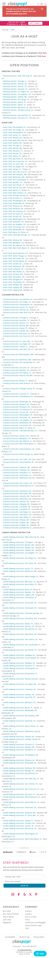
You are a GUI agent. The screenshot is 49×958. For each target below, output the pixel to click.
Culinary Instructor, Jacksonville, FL (17, 528)
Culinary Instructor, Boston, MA (16, 325)
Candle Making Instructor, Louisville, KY (19, 697)
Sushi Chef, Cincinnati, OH (14, 227)
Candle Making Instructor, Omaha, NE (18, 736)
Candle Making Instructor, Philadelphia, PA (20, 755)
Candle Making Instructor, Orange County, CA (21, 739)
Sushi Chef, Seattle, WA (12, 143)
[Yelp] (24, 894)
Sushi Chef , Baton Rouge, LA (15, 256)
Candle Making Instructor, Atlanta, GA (18, 547)
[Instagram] (12, 894)
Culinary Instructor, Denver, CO (16, 323)
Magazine (7, 922)
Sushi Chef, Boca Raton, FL (14, 271)
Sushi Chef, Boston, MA (12, 148)
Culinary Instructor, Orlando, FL (16, 394)
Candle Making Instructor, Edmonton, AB (20, 634)
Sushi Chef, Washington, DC (14, 219)
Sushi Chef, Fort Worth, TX (13, 185)
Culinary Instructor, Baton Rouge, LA (18, 454)
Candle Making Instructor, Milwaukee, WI (20, 710)
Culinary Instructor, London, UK (16, 501)
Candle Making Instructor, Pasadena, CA (19, 750)
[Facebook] (18, 894)
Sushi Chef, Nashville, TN (13, 222)
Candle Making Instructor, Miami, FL (18, 708)
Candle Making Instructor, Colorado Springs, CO (22, 613)
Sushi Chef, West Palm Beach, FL (16, 248)
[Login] (45, 4)
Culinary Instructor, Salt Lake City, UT (18, 349)
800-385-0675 (32, 946)
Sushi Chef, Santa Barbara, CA (15, 253)
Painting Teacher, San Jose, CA (15, 118)
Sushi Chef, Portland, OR (13, 208)
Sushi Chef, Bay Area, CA (13, 159)
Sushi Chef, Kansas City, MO (14, 187)
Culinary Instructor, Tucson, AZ (15, 412)
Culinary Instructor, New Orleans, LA (18, 383)
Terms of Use (24, 937)
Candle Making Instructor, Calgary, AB (18, 595)
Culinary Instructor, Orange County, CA (19, 388)
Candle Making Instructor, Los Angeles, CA (20, 553)
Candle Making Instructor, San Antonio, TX (20, 784)
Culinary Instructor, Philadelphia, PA (18, 396)
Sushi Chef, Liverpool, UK (13, 269)
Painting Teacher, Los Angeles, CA (17, 94)
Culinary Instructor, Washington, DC (18, 415)
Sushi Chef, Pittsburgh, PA (13, 203)
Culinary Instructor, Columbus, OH (17, 514)
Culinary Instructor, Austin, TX (15, 307)
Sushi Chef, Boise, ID (11, 232)
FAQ (27, 928)
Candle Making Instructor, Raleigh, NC (18, 771)
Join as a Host (30, 917)
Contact (28, 911)
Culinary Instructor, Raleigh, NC (16, 525)
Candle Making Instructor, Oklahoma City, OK (21, 731)
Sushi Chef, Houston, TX (12, 151)
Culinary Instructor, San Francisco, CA (18, 336)
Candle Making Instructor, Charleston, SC (20, 597)
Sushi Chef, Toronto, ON (13, 274)
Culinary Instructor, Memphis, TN (16, 438)
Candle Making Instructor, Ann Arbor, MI (19, 563)
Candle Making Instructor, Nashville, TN (19, 721)
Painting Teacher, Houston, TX (15, 89)
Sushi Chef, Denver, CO (12, 153)
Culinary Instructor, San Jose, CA (16, 367)
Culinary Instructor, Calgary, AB (16, 522)
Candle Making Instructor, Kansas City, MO (20, 679)
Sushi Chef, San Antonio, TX (14, 211)
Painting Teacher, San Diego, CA (16, 99)
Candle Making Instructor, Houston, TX (19, 666)
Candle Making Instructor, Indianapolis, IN (20, 668)
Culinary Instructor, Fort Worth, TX (17, 373)
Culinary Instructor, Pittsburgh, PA (17, 402)
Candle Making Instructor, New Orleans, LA (20, 726)
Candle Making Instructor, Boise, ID (17, 589)
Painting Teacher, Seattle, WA (15, 97)
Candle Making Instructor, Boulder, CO (19, 592)
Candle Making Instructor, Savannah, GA (19, 807)
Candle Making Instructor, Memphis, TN (19, 702)
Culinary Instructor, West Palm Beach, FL (19, 444)
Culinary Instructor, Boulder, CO (16, 370)
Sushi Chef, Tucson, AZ (12, 216)
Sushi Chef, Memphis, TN (13, 243)
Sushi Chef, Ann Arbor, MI (13, 258)
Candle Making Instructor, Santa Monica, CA (21, 802)
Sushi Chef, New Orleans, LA (14, 193)
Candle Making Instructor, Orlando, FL (18, 744)
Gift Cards (7, 919)
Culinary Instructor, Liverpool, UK (16, 507)
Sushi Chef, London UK (12, 264)
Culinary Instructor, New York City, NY (18, 312)
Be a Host (7, 911)
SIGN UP (24, 885)
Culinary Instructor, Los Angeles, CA (17, 420)
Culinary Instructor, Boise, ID (15, 428)
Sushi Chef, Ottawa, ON (12, 285)
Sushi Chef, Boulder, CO (13, 182)
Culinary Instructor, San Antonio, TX (17, 409)
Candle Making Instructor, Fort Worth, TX (20, 650)
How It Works (8, 917)
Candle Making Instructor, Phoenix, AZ (18, 760)
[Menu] (4, 4)
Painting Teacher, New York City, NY (17, 76)
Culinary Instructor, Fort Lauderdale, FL (19, 362)
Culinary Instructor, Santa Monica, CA (18, 486)
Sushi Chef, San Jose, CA (13, 214)
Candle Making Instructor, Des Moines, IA (20, 629)
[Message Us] (42, 4)
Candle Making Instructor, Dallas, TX (18, 624)
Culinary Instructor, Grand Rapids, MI (18, 462)
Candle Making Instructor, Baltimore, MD (20, 571)
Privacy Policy (39, 937)
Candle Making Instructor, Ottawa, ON (18, 747)
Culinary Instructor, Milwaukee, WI (17, 423)
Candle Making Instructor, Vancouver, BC (20, 828)
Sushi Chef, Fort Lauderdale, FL (16, 180)
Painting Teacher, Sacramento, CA (17, 115)
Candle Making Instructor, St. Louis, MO (19, 815)
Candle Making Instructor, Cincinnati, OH (20, 603)
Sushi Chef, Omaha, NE (12, 240)
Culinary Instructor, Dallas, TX (15, 328)
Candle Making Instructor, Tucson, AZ (18, 826)
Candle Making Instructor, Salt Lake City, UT (21, 778)
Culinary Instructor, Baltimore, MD (17, 360)
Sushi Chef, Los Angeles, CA (14, 224)
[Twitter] (30, 894)
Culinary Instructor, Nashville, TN (16, 417)
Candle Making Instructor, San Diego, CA (19, 558)
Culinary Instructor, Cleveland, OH (17, 491)
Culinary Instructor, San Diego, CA (17, 302)
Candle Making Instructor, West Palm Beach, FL (22, 839)
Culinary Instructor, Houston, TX (16, 320)
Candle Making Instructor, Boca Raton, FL (20, 584)
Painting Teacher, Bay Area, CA (15, 107)
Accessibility (10, 937)
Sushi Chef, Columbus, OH (14, 277)
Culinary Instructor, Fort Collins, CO (17, 483)
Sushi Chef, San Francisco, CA (15, 161)
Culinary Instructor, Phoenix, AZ (16, 404)
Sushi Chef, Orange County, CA (15, 195)
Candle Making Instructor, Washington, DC (20, 834)
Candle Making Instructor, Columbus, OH (20, 618)
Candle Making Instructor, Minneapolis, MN (21, 715)
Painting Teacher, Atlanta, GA (15, 84)
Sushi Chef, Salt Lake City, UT (15, 172)
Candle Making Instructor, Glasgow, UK (19, 655)
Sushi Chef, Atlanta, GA (12, 138)
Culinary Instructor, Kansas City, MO (18, 375)
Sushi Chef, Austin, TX (12, 135)
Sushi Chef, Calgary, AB (12, 287)
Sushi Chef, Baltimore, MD (13, 177)
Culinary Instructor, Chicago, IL (15, 318)
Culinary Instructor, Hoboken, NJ (16, 470)
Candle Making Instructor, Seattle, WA (18, 550)
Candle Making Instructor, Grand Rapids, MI (21, 658)
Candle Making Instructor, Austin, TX (18, 568)
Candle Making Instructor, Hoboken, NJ (19, 663)
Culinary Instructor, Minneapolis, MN (18, 354)
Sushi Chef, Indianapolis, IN (14, 132)
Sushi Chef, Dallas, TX (12, 156)
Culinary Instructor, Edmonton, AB (17, 499)
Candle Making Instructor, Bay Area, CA (19, 582)
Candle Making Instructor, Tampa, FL (18, 820)
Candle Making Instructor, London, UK (18, 694)
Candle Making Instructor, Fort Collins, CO (20, 639)
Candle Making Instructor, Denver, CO (18, 626)
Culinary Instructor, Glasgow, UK (16, 504)
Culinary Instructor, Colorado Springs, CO (20, 430)
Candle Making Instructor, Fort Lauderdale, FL (22, 645)
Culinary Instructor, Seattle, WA (16, 331)
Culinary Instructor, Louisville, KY (16, 509)
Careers (28, 914)
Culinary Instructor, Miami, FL (15, 381)
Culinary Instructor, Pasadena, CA (17, 472)
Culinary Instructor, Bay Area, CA (16, 333)
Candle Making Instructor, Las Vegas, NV (19, 684)
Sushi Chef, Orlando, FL (12, 198)
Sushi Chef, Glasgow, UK (13, 279)
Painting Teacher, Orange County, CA (18, 110)
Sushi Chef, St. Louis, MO (13, 164)
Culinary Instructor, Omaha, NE (16, 436)
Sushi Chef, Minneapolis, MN (15, 174)
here (45, 53)
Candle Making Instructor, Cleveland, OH (20, 608)
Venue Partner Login (33, 925)
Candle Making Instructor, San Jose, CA (19, 794)
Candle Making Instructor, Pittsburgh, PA (19, 763)
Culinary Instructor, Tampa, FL (15, 346)
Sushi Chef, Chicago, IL (12, 145)
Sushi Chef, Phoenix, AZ (12, 206)
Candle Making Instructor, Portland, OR (19, 768)
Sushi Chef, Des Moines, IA (14, 245)
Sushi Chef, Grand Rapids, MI (15, 261)
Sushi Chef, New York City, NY (15, 140)
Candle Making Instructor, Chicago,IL (18, 542)
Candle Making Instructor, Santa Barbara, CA (21, 797)
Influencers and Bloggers (35, 922)
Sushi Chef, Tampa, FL (12, 169)
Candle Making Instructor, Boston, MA (18, 545)
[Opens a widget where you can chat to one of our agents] (40, 954)
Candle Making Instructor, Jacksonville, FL (20, 673)
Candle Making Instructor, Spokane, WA (19, 813)
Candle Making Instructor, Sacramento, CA (20, 773)
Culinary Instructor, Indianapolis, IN (17, 304)
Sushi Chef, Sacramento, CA (14, 127)
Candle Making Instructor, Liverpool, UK (19, 689)
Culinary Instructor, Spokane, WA (16, 467)
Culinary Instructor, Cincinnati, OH (17, 425)
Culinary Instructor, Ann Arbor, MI (17, 459)
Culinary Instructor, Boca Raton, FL (17, 517)
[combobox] (24, 876)
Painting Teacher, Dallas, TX (14, 105)
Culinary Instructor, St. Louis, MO (16, 341)
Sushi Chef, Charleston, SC (14, 282)
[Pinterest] (36, 894)
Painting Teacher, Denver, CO (15, 86)
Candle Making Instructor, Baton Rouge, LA (20, 576)
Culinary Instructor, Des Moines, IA (17, 441)
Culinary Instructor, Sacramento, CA (17, 299)
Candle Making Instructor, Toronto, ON (19, 823)
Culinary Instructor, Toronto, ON (16, 496)
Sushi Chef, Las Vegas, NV (13, 166)
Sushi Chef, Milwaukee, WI (14, 229)
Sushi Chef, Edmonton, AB (13, 266)
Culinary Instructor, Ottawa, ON (16, 520)
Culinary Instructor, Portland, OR (16, 407)
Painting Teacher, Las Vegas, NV (16, 91)
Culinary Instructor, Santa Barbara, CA (18, 449)
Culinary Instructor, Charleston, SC (17, 475)
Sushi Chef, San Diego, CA (13, 130)
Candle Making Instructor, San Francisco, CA (21, 789)
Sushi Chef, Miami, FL (12, 190)
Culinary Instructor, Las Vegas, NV (17, 344)
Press (27, 919)
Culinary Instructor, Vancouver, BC (17, 493)
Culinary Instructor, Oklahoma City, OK (19, 478)
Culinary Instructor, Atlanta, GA (16, 310)
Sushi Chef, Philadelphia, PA (14, 201)
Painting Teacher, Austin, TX (14, 102)
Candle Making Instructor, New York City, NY (21, 537)
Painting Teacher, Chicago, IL (15, 81)
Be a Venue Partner (11, 914)
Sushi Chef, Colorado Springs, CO (16, 235)
